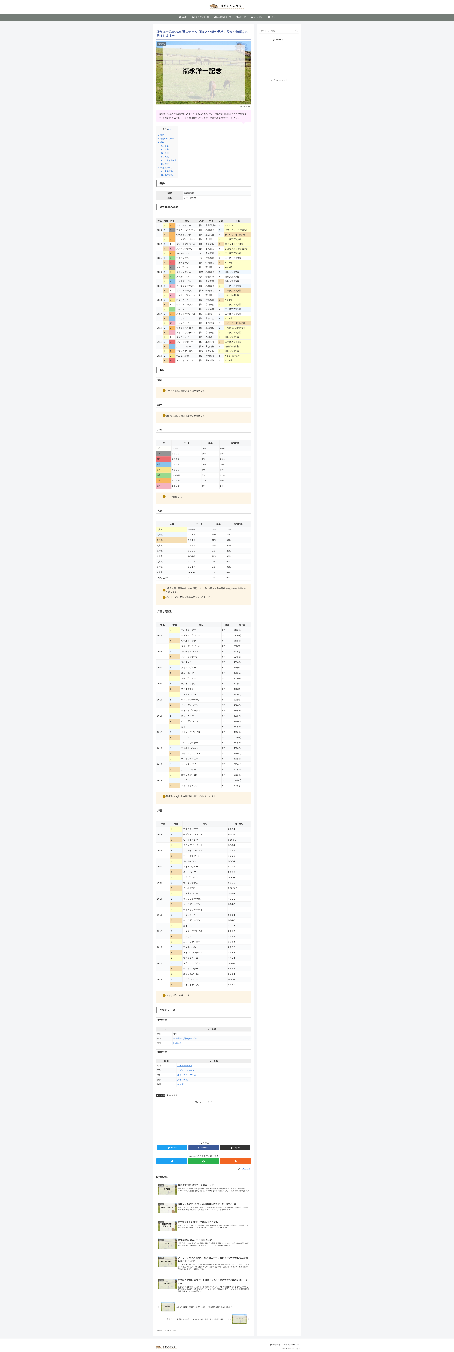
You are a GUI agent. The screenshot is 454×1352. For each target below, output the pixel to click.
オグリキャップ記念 (186, 1075)
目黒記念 (177, 1043)
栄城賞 (180, 1084)
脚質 (165, 164)
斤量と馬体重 (169, 160)
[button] (296, 30)
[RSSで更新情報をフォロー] (235, 1161)
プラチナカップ (184, 1065)
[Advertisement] (203, 1120)
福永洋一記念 (173, 1095)
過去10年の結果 (166, 138)
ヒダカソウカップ (185, 1070)
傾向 (161, 142)
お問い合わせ (275, 1345)
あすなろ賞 (182, 1080)
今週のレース (165, 168)
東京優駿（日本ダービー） (186, 1038)
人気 (165, 157)
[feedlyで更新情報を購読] (203, 1161)
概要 (161, 135)
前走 (165, 146)
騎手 (165, 149)
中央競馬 (167, 171)
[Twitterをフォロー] (171, 1161)
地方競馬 (167, 175)
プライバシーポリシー (290, 1345)
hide (169, 129)
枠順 (165, 153)
